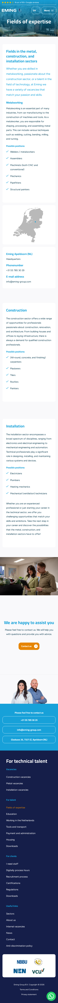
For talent (11, 800)
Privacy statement (29, 994)
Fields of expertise (15, 807)
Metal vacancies (14, 783)
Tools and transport (16, 826)
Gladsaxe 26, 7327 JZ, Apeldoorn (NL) (29, 739)
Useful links (12, 906)
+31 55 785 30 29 (29, 720)
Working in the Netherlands (20, 820)
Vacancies (11, 769)
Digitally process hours (18, 870)
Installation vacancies (17, 789)
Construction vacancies (18, 777)
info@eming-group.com (29, 730)
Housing (10, 839)
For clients (11, 856)
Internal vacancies (15, 926)
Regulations (12, 889)
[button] (51, 996)
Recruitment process (17, 876)
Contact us (26, 646)
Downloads (12, 846)
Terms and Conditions (29, 989)
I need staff (12, 863)
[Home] (12, 10)
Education (11, 814)
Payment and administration (20, 833)
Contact (10, 939)
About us (11, 920)
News (9, 933)
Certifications (13, 883)
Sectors (10, 913)
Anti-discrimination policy (19, 945)
